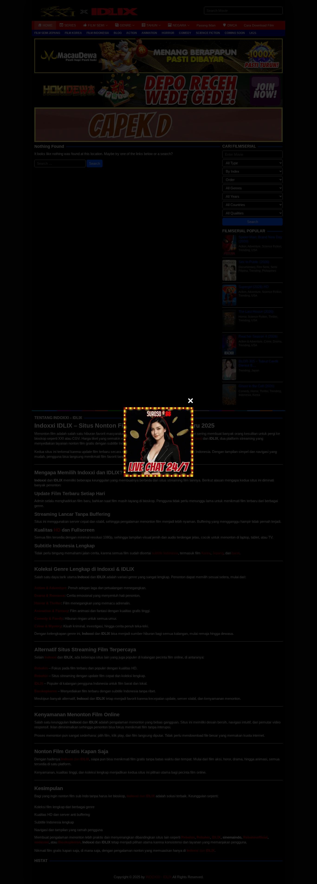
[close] (190, 400)
